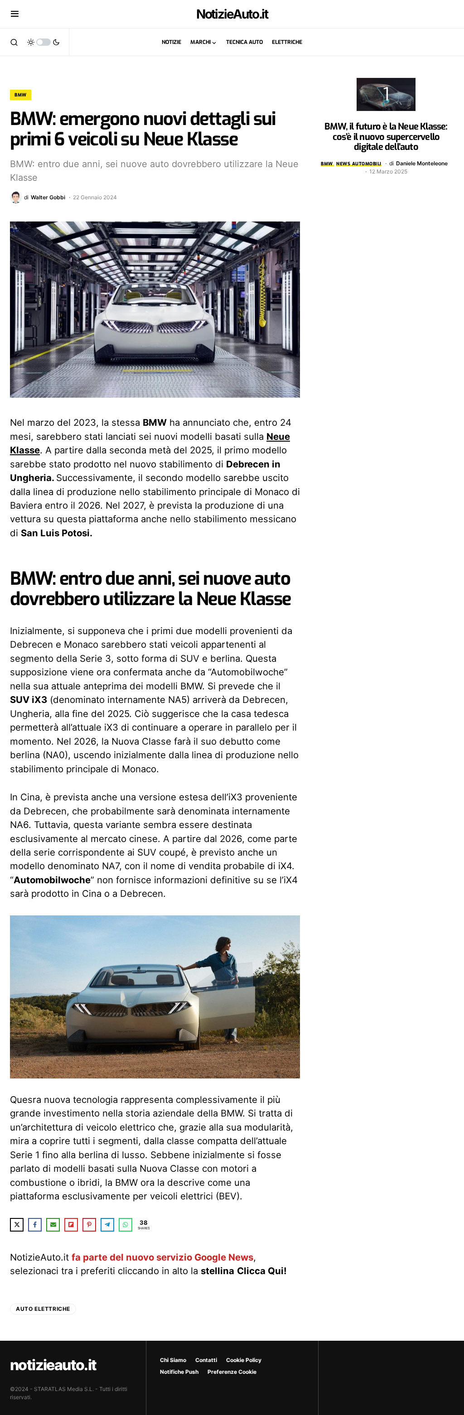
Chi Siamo (173, 1360)
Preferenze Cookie (232, 1371)
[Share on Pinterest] (89, 1225)
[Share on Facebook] (35, 1225)
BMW (20, 95)
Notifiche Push (179, 1371)
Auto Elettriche (43, 1308)
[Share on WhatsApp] (125, 1225)
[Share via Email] (53, 1225)
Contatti (206, 1360)
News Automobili (359, 164)
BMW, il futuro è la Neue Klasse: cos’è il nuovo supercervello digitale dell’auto (385, 136)
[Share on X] (17, 1225)
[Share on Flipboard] (71, 1225)
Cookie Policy (243, 1360)
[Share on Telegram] (107, 1225)
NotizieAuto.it (232, 14)
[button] (14, 14)
